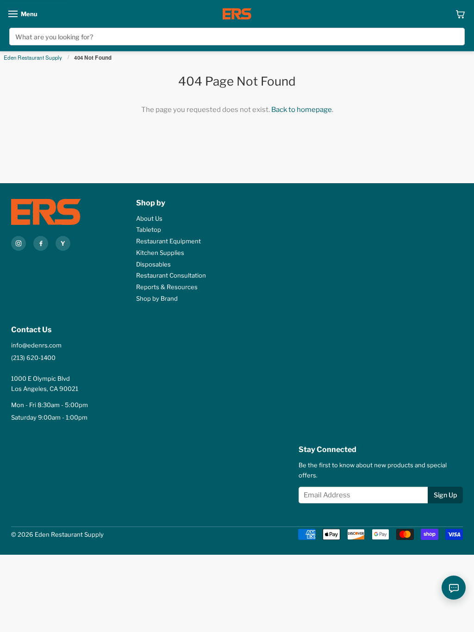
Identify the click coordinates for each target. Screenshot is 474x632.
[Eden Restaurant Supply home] (237, 14)
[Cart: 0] (460, 14)
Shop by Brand (157, 298)
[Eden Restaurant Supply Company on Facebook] (40, 243)
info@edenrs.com (36, 345)
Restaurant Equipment (168, 241)
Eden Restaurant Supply (33, 58)
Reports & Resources (167, 287)
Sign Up (445, 495)
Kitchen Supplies (160, 252)
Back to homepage (301, 109)
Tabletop (148, 229)
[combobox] (237, 36)
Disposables (153, 264)
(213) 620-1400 (33, 357)
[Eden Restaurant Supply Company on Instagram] (18, 243)
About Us (149, 218)
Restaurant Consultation (171, 275)
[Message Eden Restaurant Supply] (454, 588)
